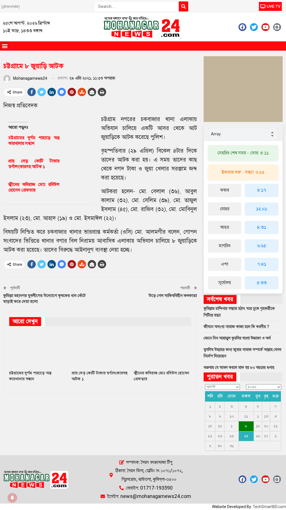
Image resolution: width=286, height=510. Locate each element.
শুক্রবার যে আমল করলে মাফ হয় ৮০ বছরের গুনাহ (239, 367)
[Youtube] (265, 27)
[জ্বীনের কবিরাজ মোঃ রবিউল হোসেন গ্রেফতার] (76, 191)
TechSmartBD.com (269, 506)
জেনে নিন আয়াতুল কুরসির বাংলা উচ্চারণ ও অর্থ (237, 338)
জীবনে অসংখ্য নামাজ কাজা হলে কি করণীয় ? (236, 326)
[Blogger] (277, 27)
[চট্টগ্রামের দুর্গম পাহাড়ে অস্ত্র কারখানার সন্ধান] (76, 144)
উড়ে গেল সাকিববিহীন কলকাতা (173, 295)
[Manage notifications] (12, 497)
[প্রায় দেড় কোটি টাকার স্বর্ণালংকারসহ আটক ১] (76, 167)
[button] (4, 46)
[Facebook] (242, 27)
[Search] (183, 6)
